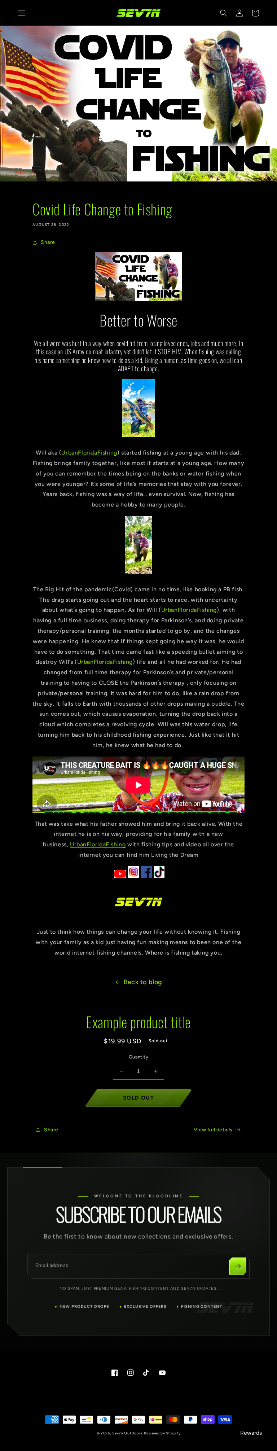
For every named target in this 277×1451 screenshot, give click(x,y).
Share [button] (48, 242)
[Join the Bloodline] (237, 1266)
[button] (22, 13)
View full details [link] (213, 1130)
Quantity (138, 1057)
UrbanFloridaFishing (89, 452)
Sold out (138, 1098)
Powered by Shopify (162, 1433)
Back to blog (143, 982)
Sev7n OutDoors (127, 1433)
